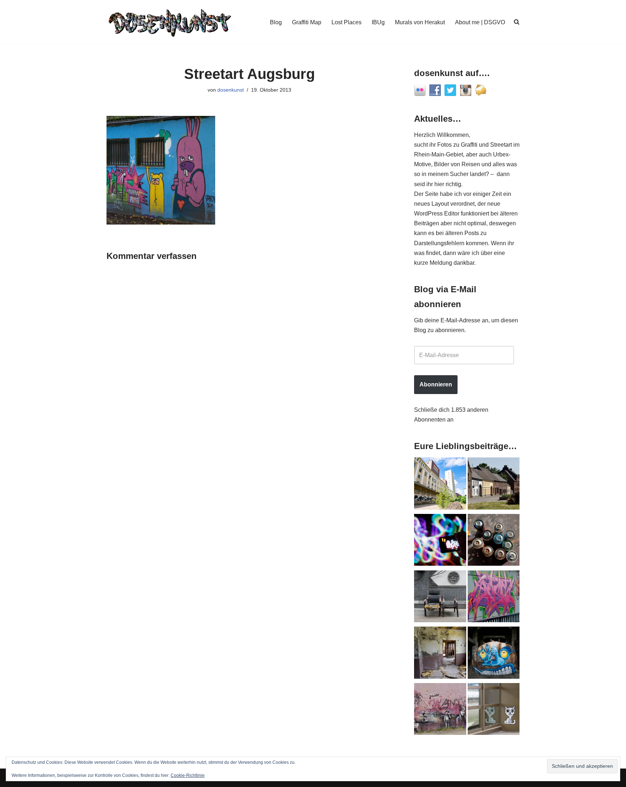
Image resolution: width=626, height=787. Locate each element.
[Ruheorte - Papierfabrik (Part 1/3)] (494, 654)
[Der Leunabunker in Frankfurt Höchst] (494, 541)
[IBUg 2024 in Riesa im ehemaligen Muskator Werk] (440, 484)
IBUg (378, 22)
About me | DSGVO (480, 22)
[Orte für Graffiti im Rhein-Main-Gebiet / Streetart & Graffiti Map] (494, 597)
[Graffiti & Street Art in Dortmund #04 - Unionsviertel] (440, 710)
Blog (276, 22)
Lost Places (346, 22)
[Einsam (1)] (494, 710)
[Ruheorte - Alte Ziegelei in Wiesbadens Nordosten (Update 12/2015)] (440, 654)
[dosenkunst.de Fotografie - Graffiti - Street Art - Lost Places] (170, 22)
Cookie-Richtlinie (188, 775)
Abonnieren (436, 384)
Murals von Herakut (420, 22)
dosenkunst (230, 90)
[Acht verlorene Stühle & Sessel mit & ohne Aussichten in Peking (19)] (440, 597)
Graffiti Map (306, 22)
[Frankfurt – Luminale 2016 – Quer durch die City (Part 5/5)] (440, 541)
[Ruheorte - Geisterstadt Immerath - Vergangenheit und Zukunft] (494, 484)
